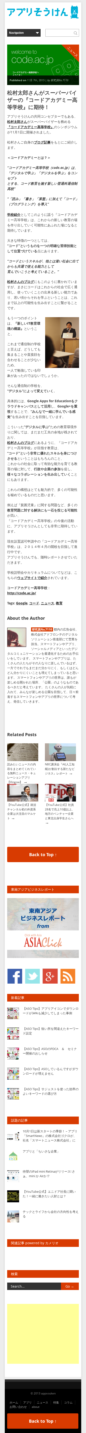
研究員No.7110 (42, 629)
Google (21, 603)
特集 (56, 1402)
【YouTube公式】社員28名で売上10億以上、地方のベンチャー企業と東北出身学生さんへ (60, 811)
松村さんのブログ (20, 281)
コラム (68, 1402)
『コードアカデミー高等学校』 (30, 127)
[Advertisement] (43, 1334)
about (35, 1407)
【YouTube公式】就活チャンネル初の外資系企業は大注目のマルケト (21, 811)
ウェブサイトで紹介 (32, 577)
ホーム (14, 1402)
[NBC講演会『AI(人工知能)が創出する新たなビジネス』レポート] (60, 760)
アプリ (27, 1402)
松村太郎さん (17, 121)
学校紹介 (14, 214)
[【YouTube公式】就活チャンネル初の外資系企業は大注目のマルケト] (22, 800)
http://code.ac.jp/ (21, 593)
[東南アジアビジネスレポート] (43, 957)
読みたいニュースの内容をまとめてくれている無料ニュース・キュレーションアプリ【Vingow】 (21, 773)
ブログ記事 (42, 142)
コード (34, 603)
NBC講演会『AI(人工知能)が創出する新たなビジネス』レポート (60, 768)
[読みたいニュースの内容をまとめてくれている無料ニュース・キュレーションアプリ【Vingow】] (22, 760)
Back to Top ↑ (43, 854)
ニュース (47, 603)
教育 (59, 603)
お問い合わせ (18, 1407)
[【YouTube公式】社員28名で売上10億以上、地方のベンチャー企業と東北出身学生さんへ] (60, 800)
